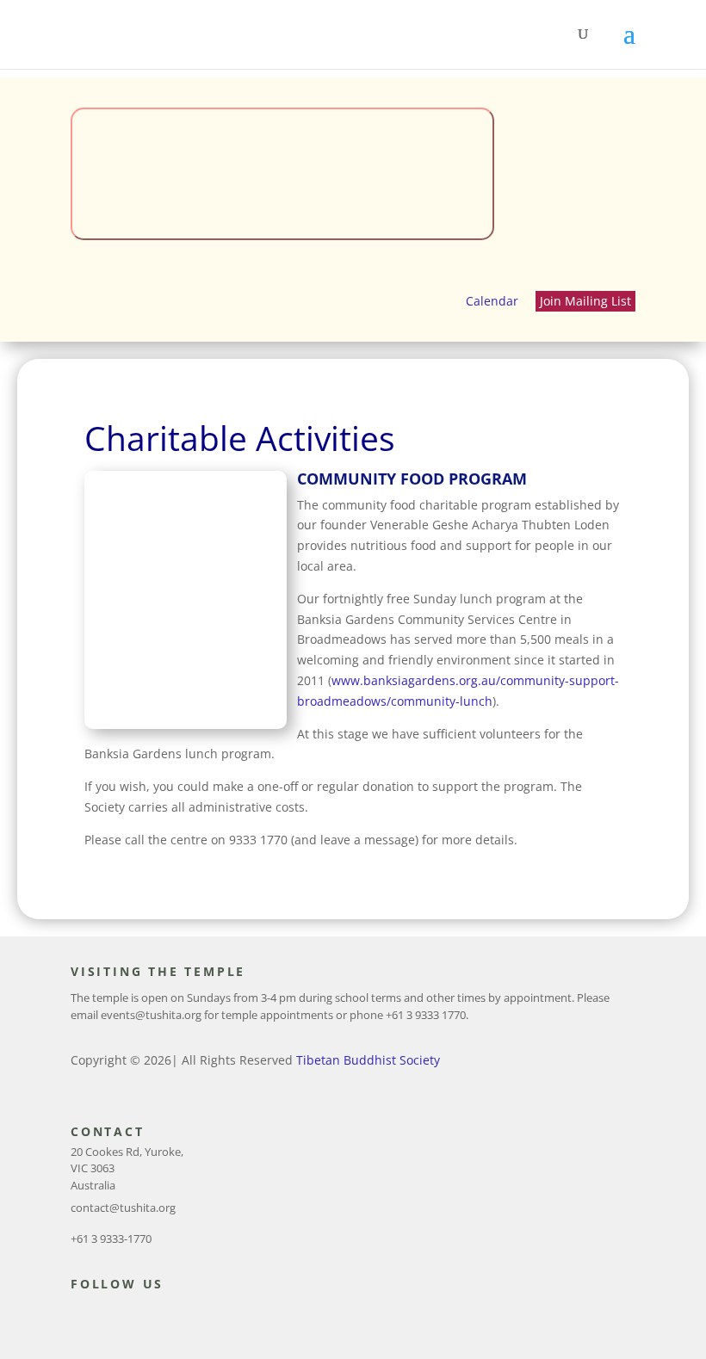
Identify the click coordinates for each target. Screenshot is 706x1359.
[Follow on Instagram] (144, 1315)
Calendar (492, 301)
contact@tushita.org (123, 1207)
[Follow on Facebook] (76, 1315)
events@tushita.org (151, 1014)
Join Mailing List (585, 301)
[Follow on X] (110, 1315)
